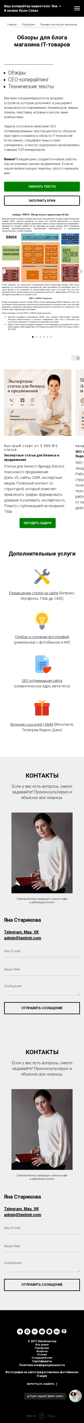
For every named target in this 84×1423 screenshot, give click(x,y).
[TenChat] (64, 1332)
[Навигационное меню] (77, 8)
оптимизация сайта (45, 680)
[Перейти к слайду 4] (44, 337)
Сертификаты (42, 1361)
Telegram (13, 932)
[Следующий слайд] (80, 271)
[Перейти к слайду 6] (51, 337)
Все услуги (42, 1344)
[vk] (35, 1332)
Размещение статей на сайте (33, 593)
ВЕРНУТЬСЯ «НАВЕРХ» (41, 1384)
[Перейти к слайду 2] (36, 337)
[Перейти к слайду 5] (47, 337)
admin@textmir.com (22, 937)
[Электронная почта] (42, 1332)
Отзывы (42, 1354)
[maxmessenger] (27, 1332)
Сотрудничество (42, 1357)
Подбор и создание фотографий (42, 637)
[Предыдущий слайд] (3, 271)
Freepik (42, 1376)
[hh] (57, 1332)
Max (28, 932)
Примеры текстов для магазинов (58, 24)
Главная (12, 24)
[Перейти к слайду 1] (33, 337)
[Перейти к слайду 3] (40, 337)
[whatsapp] (49, 1332)
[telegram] (20, 1332)
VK (36, 932)
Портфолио (28, 24)
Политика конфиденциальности (42, 1365)
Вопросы (42, 1351)
